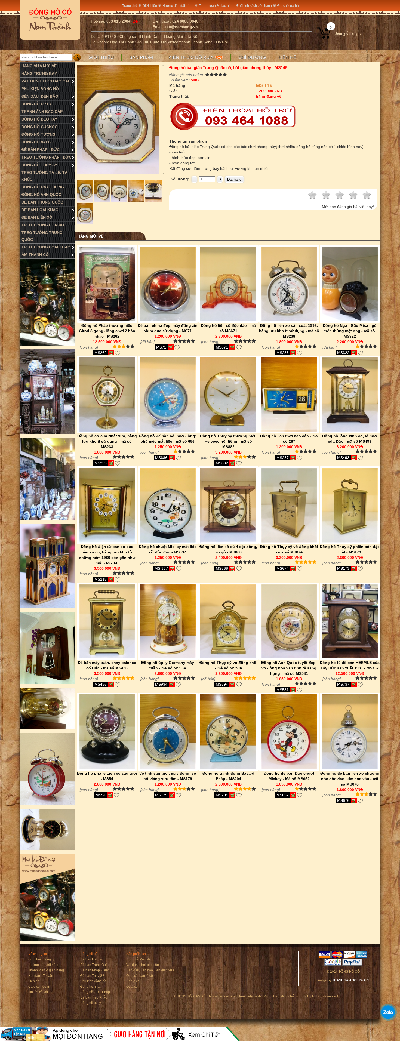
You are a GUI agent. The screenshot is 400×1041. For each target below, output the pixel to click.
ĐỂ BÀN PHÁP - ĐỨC (40, 149)
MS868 (222, 568)
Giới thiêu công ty (41, 959)
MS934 (161, 684)
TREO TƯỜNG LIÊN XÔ (42, 225)
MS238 (282, 352)
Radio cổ (133, 981)
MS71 (161, 347)
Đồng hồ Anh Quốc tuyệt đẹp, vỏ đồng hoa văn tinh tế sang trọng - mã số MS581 (289, 668)
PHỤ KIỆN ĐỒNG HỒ (40, 89)
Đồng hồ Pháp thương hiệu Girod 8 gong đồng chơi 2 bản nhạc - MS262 (107, 330)
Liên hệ (287, 57)
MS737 (343, 684)
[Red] (85, 201)
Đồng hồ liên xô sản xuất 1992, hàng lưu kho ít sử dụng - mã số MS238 (289, 330)
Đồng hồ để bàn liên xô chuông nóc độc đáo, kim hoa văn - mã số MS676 (349, 778)
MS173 (343, 568)
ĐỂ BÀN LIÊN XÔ (36, 217)
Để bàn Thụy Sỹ (92, 976)
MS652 (282, 795)
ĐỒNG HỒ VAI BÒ (37, 142)
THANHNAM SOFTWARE (351, 980)
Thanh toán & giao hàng (217, 6)
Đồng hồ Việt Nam (139, 959)
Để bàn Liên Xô (91, 959)
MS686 (161, 457)
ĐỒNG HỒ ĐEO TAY (39, 119)
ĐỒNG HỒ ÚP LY (36, 104)
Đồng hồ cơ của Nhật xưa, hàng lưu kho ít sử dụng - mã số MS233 (107, 441)
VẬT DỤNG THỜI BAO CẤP (45, 81)
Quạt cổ (132, 986)
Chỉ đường (252, 57)
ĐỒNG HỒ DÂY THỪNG (42, 187)
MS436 (100, 684)
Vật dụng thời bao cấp (142, 965)
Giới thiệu (150, 6)
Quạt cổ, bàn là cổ (139, 976)
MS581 (282, 690)
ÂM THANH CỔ (35, 254)
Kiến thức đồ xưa (191, 57)
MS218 (100, 579)
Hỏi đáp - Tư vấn (40, 976)
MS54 (101, 795)
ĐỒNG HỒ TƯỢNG (38, 134)
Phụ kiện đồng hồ (93, 981)
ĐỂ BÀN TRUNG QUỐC (42, 202)
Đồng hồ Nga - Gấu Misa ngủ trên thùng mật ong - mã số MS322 (350, 330)
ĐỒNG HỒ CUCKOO (39, 127)
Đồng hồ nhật (90, 986)
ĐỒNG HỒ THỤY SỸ (39, 165)
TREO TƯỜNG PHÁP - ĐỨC (46, 157)
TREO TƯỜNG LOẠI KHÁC (45, 247)
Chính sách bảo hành (256, 6)
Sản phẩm (141, 57)
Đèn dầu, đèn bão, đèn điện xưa (150, 970)
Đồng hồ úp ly (90, 1003)
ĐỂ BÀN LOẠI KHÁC (39, 210)
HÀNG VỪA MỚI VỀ (39, 66)
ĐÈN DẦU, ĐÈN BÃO (39, 96)
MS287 (282, 457)
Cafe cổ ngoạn (39, 986)
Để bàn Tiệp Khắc (93, 997)
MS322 (343, 352)
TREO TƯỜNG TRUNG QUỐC (42, 236)
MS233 (100, 463)
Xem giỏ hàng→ (348, 33)
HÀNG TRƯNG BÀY (39, 73)
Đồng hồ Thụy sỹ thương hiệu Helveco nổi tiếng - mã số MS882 (228, 441)
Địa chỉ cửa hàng (290, 6)
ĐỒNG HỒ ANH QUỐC (41, 194)
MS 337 (161, 568)
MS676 (343, 800)
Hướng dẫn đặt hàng (177, 6)
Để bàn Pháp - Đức (94, 970)
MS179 (161, 795)
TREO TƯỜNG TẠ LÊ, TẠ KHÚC (44, 175)
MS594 (222, 684)
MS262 (100, 352)
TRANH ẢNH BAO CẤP (42, 111)
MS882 (222, 463)
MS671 (222, 347)
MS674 (282, 568)
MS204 (222, 795)
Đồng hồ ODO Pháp (95, 992)
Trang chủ (129, 6)
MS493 (343, 457)
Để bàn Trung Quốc (94, 965)
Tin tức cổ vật (38, 992)
